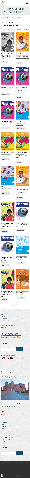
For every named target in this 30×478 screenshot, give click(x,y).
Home (2, 17)
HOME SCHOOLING (5, 435)
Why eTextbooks (4, 318)
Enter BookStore (4, 323)
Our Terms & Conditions (6, 439)
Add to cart (4, 61)
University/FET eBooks (6, 433)
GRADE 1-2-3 (4, 422)
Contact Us (3, 327)
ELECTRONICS (4, 431)
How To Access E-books (6, 320)
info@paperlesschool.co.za (10, 406)
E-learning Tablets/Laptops (7, 325)
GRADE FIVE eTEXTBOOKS (9, 17)
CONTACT (3, 441)
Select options (5, 94)
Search (19, 349)
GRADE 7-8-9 (4, 426)
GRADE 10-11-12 (4, 428)
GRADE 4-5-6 (4, 424)
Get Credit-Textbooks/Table (7, 437)
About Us (3, 316)
